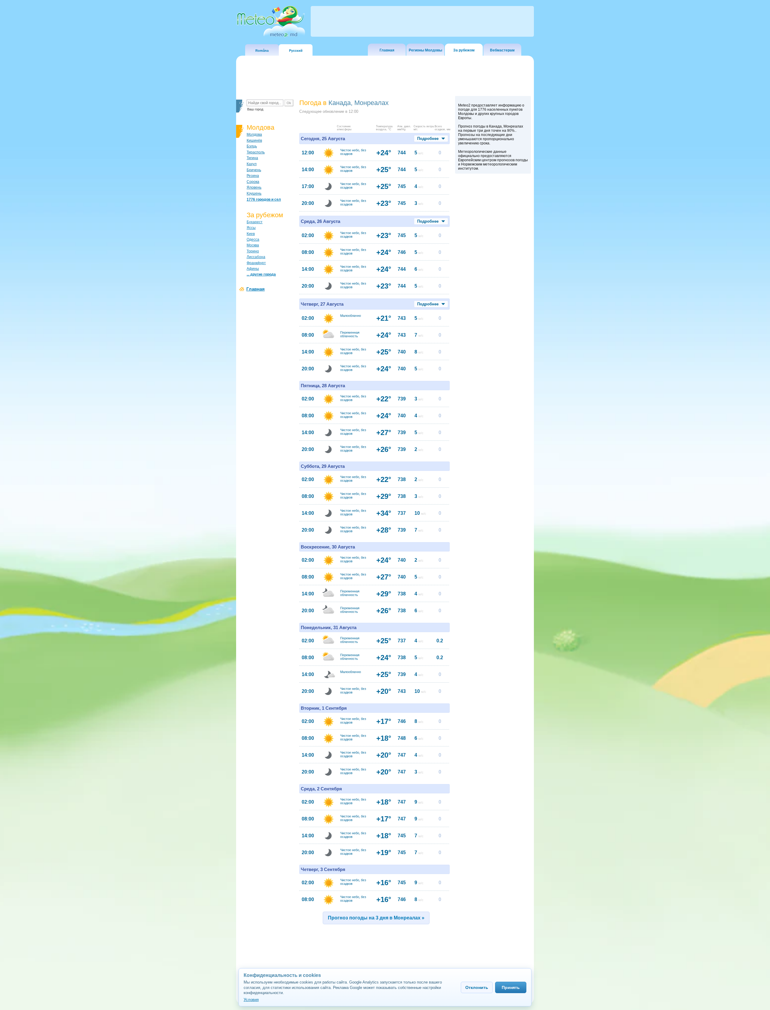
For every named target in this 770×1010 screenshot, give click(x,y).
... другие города (261, 274)
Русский (296, 50)
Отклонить (476, 987)
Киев (251, 234)
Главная (387, 50)
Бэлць (252, 146)
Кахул (252, 164)
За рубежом (464, 50)
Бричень (254, 170)
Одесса (253, 239)
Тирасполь (256, 152)
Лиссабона (256, 257)
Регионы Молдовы (425, 50)
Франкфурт (256, 263)
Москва (253, 245)
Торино (253, 251)
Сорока (253, 182)
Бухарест (255, 222)
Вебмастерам (502, 50)
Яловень (254, 187)
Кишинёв (254, 140)
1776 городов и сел (264, 199)
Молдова (254, 134)
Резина (253, 176)
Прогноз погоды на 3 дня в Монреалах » (376, 917)
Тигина (252, 158)
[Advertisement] (493, 280)
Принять (511, 987)
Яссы (251, 228)
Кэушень (254, 193)
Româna (262, 50)
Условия (251, 999)
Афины (253, 269)
